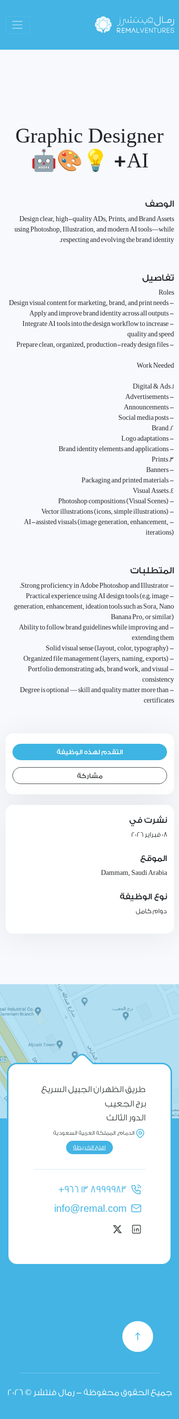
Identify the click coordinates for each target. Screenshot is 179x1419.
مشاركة (89, 776)
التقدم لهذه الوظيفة (90, 752)
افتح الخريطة (89, 1147)
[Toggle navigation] (17, 24)
